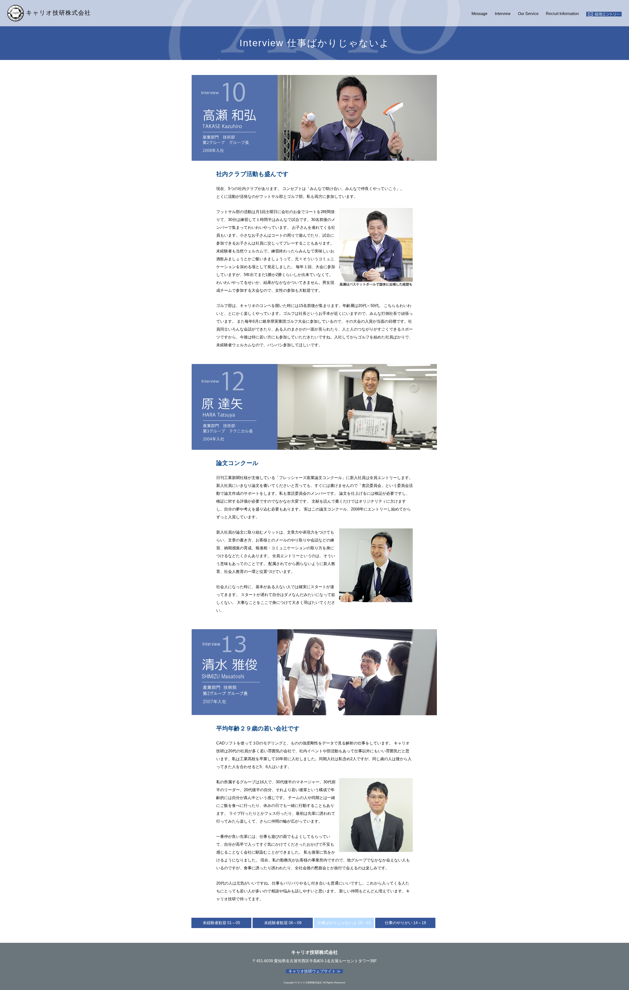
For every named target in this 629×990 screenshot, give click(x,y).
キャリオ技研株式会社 (57, 12)
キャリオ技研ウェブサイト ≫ (314, 971)
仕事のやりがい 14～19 (405, 923)
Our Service (528, 14)
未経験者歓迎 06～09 (282, 923)
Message (479, 14)
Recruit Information (562, 14)
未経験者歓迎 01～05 (221, 923)
